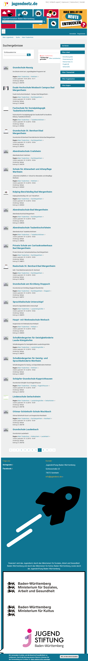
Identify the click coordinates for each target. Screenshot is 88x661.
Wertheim (34, 76)
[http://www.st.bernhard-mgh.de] (6, 131)
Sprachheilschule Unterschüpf (28, 301)
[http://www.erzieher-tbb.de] (6, 109)
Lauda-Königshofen (37, 309)
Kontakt (82, 2)
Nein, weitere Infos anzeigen (40, 659)
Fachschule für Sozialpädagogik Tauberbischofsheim (29, 109)
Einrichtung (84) (68, 57)
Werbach (34, 327)
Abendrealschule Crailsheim (27, 151)
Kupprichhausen (43, 386)
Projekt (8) (66, 64)
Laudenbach (45, 436)
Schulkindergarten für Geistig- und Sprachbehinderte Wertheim (30, 359)
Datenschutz (74, 2)
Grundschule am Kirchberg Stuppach (31, 284)
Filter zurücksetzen (55, 58)
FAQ (47, 2)
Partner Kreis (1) (68, 62)
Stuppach (47, 291)
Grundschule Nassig (23, 67)
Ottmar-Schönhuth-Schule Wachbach (32, 411)
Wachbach (47, 418)
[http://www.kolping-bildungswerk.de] (6, 192)
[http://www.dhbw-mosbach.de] (6, 88)
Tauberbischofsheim (37, 120)
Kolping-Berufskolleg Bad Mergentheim (32, 191)
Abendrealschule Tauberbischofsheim (32, 227)
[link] (50, 51)
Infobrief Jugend (55, 2)
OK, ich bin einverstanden (69, 656)
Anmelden (72, 34)
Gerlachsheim (49, 400)
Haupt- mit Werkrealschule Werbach (31, 319)
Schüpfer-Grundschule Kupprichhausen (32, 378)
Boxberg (33, 386)
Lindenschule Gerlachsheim (27, 396)
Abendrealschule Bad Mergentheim (30, 209)
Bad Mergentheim (36, 97)
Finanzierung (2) (68, 59)
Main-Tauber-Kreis (23, 76)
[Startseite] (6, 4)
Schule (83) (66, 67)
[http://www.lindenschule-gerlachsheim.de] (6, 397)
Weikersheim (35, 436)
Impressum (65, 2)
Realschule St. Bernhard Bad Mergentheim (34, 266)
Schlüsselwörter (10, 52)
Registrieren (81, 34)
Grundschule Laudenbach (25, 429)
